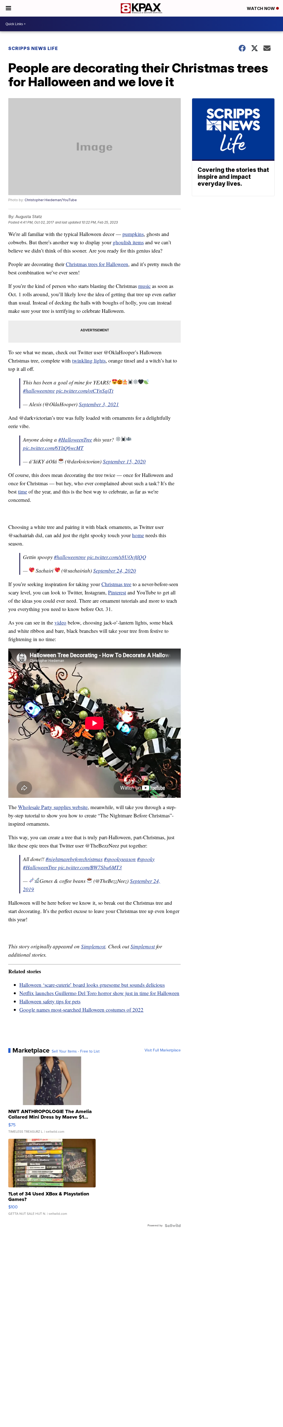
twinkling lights (89, 360)
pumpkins (133, 233)
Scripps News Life (33, 48)
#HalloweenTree (75, 439)
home (138, 535)
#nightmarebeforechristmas (74, 859)
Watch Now (261, 8)
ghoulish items (128, 242)
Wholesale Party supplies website (53, 807)
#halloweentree (39, 390)
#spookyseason (120, 859)
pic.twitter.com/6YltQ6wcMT (53, 447)
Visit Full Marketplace (163, 1050)
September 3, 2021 (99, 404)
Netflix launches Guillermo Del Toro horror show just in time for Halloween (99, 993)
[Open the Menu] (8, 8)
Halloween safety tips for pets (49, 1001)
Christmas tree (116, 584)
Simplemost (93, 946)
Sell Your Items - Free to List (75, 1051)
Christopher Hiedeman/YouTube (51, 200)
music (144, 285)
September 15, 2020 (124, 461)
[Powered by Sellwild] (173, 1225)
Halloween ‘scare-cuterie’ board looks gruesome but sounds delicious (92, 984)
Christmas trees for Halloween (97, 264)
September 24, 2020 (114, 570)
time (22, 491)
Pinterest (117, 592)
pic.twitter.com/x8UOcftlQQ (116, 557)
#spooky (145, 859)
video (60, 622)
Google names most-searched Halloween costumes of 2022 (81, 1009)
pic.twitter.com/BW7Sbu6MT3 (90, 867)
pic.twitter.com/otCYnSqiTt (84, 390)
